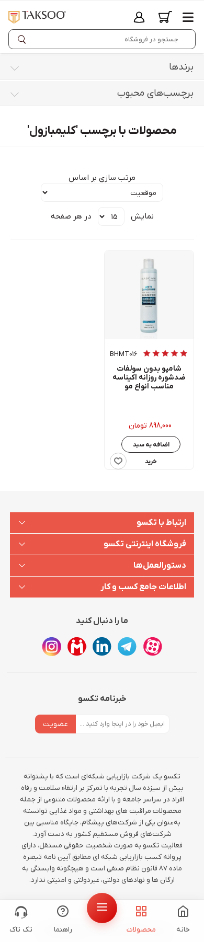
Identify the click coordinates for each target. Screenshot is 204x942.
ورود (139, 17)
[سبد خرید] (165, 17)
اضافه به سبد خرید (151, 447)
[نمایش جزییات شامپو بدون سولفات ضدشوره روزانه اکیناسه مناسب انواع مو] (149, 294)
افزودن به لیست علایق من (118, 461)
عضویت (55, 724)
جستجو (24, 39)
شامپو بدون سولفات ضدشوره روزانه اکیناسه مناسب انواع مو (148, 378)
